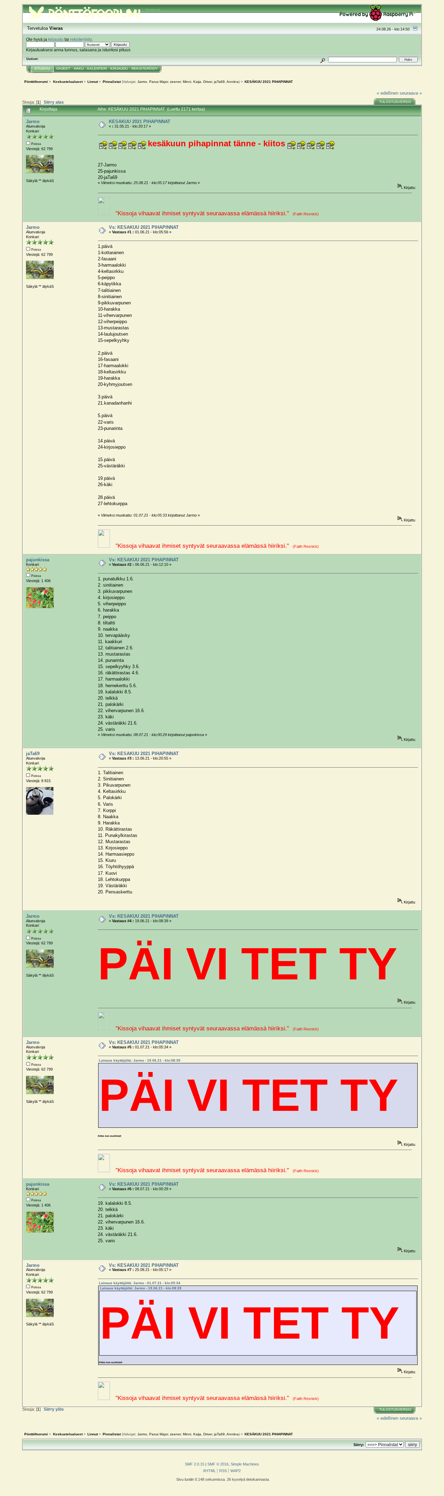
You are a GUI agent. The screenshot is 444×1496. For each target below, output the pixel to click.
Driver (207, 82)
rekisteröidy (81, 39)
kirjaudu (55, 39)
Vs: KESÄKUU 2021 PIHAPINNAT (144, 227)
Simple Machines (245, 1464)
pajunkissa (37, 559)
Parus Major (158, 82)
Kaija (197, 82)
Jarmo (142, 82)
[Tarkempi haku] (322, 59)
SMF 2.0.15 (194, 1464)
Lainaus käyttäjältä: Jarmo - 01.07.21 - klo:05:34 (139, 1283)
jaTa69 (219, 82)
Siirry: (358, 1445)
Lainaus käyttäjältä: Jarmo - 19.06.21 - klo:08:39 (139, 1060)
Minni (187, 82)
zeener (175, 82)
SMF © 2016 (218, 1464)
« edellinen (387, 93)
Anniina (233, 82)
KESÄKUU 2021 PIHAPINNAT (139, 121)
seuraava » (411, 93)
